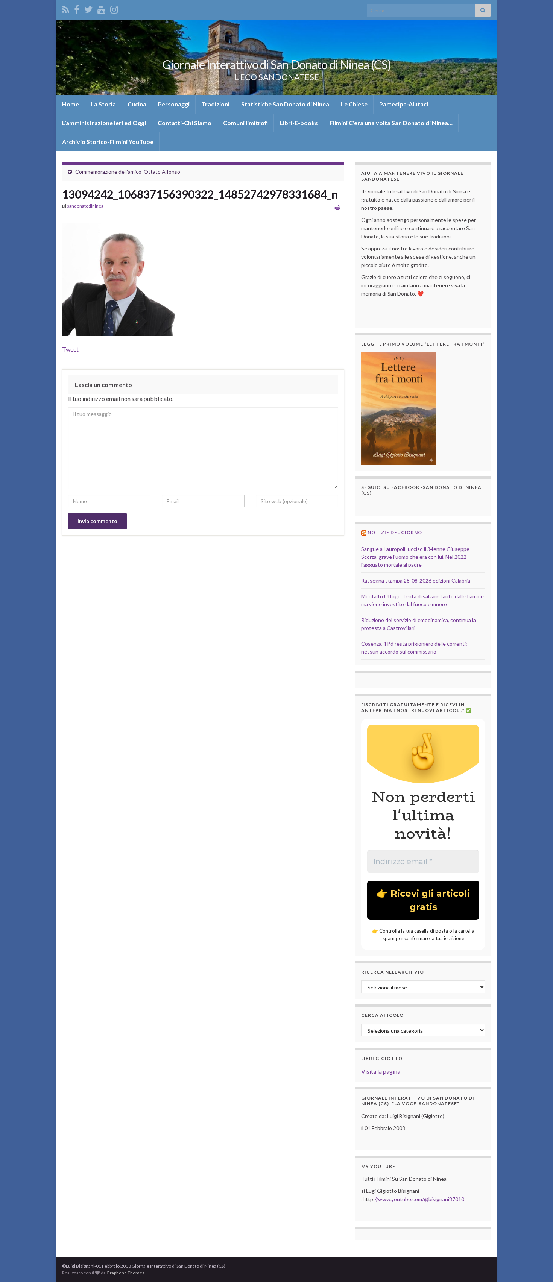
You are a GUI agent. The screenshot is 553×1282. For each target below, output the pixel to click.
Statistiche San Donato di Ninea (285, 104)
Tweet (70, 349)
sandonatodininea (85, 206)
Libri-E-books (299, 122)
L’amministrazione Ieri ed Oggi (104, 122)
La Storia (103, 104)
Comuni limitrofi (245, 122)
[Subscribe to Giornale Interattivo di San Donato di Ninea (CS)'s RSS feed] (65, 8)
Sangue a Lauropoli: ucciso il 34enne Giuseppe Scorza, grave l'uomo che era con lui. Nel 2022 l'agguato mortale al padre (415, 557)
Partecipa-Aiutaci (403, 104)
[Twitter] (88, 8)
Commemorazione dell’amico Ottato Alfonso (127, 171)
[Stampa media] (337, 207)
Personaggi (174, 104)
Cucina (137, 104)
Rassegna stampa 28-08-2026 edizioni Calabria (415, 580)
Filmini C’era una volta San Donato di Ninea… (391, 122)
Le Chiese (354, 104)
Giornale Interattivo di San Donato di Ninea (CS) (277, 64)
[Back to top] (536, 1265)
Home (70, 104)
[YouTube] (101, 8)
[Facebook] (76, 8)
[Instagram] (114, 8)
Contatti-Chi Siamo (184, 122)
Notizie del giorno (395, 532)
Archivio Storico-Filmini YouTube (107, 141)
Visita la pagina (380, 1071)
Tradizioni (215, 104)
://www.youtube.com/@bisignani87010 (418, 1199)
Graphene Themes (125, 1273)
